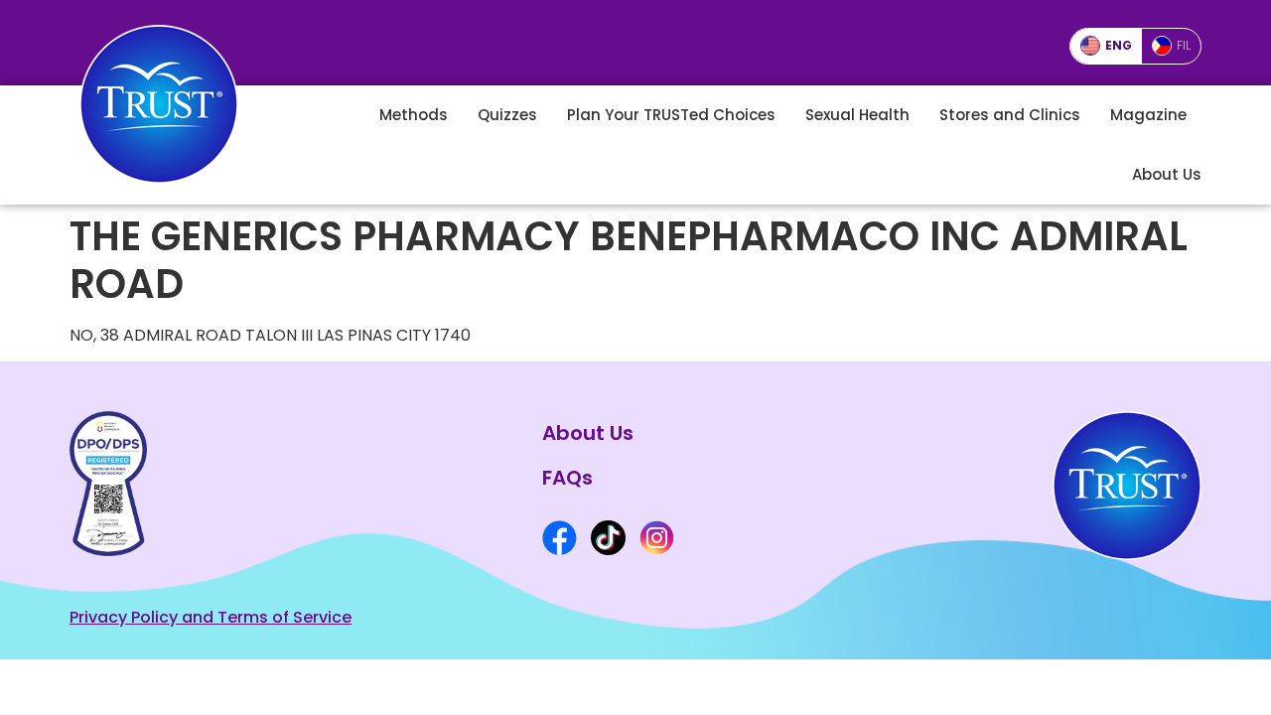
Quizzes (507, 114)
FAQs (567, 478)
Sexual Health (857, 114)
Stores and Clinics (1009, 114)
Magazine (1148, 114)
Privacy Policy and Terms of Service (211, 617)
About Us (1166, 174)
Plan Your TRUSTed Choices (671, 114)
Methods (413, 114)
